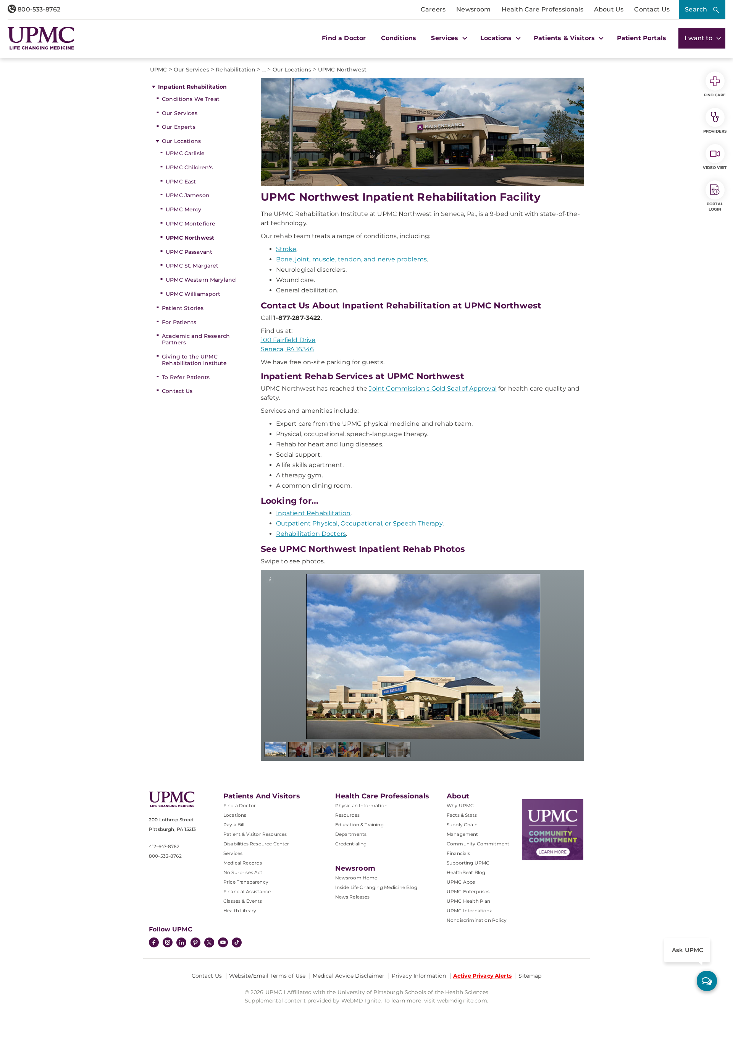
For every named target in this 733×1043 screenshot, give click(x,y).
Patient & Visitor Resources (255, 834)
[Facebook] (154, 943)
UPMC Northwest (190, 237)
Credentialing (351, 844)
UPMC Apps (461, 882)
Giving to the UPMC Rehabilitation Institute (194, 360)
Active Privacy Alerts (482, 975)
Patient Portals (641, 38)
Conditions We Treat (191, 99)
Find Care (715, 94)
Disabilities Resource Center (256, 844)
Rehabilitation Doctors (311, 533)
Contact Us (652, 9)
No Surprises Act (243, 872)
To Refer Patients (186, 377)
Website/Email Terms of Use (267, 975)
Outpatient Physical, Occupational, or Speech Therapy (359, 523)
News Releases (352, 897)
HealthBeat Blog (466, 872)
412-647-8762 (164, 846)
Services (232, 853)
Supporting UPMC (468, 863)
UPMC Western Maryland (201, 279)
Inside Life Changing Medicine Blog (376, 887)
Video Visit (715, 167)
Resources (347, 815)
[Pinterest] (195, 943)
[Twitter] (209, 942)
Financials (458, 853)
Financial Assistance (247, 891)
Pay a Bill (234, 824)
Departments (351, 834)
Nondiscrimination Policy (477, 920)
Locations (234, 815)
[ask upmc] (707, 981)
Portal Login (715, 206)
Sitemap (529, 975)
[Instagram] (168, 943)
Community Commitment (478, 844)
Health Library (239, 910)
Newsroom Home (356, 878)
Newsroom (473, 9)
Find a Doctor (344, 38)
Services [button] (445, 38)
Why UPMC (460, 805)
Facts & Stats (462, 815)
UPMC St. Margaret (192, 265)
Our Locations (181, 141)
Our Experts (178, 126)
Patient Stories (182, 308)
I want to (699, 38)
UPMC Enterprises (468, 891)
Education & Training (359, 824)
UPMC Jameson (188, 195)
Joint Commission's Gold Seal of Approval (432, 388)
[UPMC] (41, 38)
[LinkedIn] (181, 943)
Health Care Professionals (542, 9)
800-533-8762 (38, 9)
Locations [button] (497, 38)
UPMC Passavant (189, 251)
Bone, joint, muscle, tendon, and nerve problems (351, 259)
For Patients (179, 322)
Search (696, 9)
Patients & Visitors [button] (565, 38)
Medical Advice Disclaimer (349, 975)
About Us (608, 9)
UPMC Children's (189, 167)
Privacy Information (419, 975)
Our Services (179, 113)
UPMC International (470, 910)
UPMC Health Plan (469, 901)
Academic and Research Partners (196, 339)
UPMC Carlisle (185, 153)
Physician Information (361, 805)
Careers (433, 9)
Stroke (286, 249)
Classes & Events (242, 901)
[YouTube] (223, 943)
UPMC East (181, 181)
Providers (715, 131)
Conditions (399, 38)
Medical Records (242, 863)
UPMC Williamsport (193, 293)
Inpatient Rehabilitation (192, 86)
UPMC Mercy (183, 209)
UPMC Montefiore (190, 223)
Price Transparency (245, 882)
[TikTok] (237, 942)
